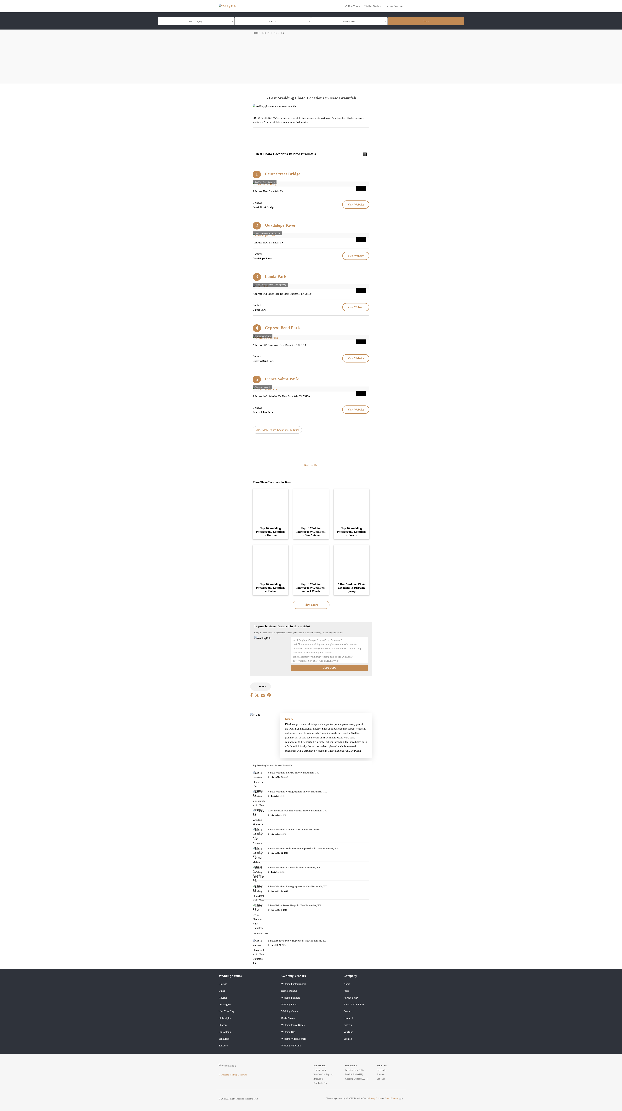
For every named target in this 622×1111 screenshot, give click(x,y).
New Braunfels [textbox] (348, 21)
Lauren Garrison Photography (273, 285)
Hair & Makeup (289, 990)
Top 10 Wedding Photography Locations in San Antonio (311, 532)
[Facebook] (251, 695)
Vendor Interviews (395, 6)
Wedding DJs (288, 1032)
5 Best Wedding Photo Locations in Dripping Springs (351, 588)
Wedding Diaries (353, 1079)
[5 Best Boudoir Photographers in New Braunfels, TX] (259, 954)
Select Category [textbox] (195, 21)
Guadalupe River (280, 225)
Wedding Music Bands (293, 1025)
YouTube (348, 1032)
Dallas (222, 990)
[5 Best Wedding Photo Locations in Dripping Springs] (351, 562)
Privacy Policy (351, 997)
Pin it (361, 188)
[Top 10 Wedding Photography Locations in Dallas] (270, 562)
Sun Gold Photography (270, 233)
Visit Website (356, 204)
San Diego (224, 1038)
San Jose (223, 1045)
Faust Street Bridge (282, 174)
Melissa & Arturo (267, 182)
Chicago (223, 984)
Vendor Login (319, 1070)
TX (282, 33)
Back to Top (311, 465)
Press (346, 990)
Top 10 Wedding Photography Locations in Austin (351, 532)
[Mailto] (263, 695)
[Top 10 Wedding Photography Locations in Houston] (270, 506)
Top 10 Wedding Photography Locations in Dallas (270, 588)
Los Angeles (225, 1004)
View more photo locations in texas (277, 429)
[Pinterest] (269, 695)
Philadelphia (225, 1018)
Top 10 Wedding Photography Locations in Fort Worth (311, 588)
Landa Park (275, 276)
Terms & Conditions (354, 1004)
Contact (347, 1011)
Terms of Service (391, 1098)
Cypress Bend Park (282, 327)
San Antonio (225, 1032)
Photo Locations (265, 33)
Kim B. (289, 719)
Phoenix (223, 1025)
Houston (223, 997)
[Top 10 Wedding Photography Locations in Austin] (351, 506)
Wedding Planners (290, 997)
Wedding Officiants (291, 1045)
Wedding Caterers (290, 1011)
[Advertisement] (311, 61)
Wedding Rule (351, 1070)
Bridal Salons (288, 1018)
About (347, 984)
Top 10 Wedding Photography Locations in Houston (270, 532)
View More (311, 604)
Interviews (318, 1079)
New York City (226, 1011)
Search (426, 21)
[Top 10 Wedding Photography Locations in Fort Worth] (311, 562)
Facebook (349, 1018)
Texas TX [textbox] (272, 21)
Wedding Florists (290, 1004)
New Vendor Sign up (323, 1074)
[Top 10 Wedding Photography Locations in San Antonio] (311, 506)
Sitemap (348, 1038)
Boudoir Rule (351, 1074)
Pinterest (348, 1025)
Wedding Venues (352, 6)
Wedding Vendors (372, 6)
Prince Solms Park (282, 379)
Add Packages (320, 1083)
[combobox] (196, 21)
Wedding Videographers (293, 1038)
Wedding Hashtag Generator (233, 1074)
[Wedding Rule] (227, 6)
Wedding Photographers (293, 984)
